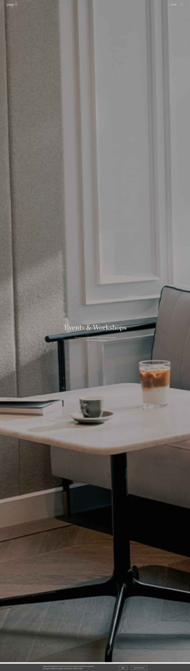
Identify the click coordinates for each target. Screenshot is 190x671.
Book (173, 5)
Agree (123, 668)
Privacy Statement (139, 668)
